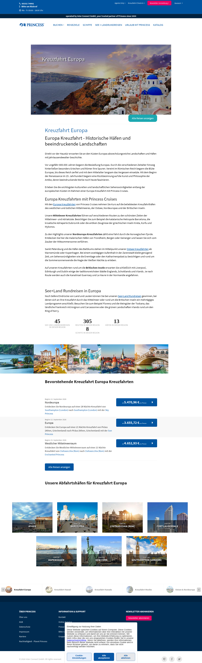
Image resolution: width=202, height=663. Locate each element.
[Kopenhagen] (56, 552)
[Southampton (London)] (146, 552)
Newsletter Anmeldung (159, 3)
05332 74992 (28, 3)
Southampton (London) (56, 410)
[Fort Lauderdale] (167, 518)
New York (102, 560)
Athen (32, 526)
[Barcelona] (77, 518)
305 (87, 321)
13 (116, 321)
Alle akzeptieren (104, 656)
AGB (21, 622)
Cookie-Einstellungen (79, 656)
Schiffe (87, 24)
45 (57, 321)
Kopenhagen (56, 560)
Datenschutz (24, 626)
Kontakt (62, 617)
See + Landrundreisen (108, 24)
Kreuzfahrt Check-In (136, 3)
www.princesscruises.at (33, 24)
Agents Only (119, 3)
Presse (61, 626)
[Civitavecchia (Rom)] (122, 518)
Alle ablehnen (125, 656)
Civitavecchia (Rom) (69, 451)
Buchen (58, 24)
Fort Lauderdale (167, 526)
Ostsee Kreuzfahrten (138, 249)
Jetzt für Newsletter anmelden (156, 660)
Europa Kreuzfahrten (64, 204)
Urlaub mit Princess (137, 24)
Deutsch (178, 3)
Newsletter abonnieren (138, 618)
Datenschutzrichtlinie (76, 640)
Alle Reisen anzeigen (143, 118)
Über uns (23, 617)
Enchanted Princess (54, 454)
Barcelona (77, 526)
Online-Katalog (65, 622)
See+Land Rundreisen (129, 296)
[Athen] (32, 518)
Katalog (158, 24)
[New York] (101, 552)
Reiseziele (73, 24)
